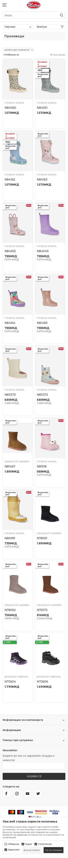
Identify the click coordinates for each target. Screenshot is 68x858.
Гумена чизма (14, 102)
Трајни (28, 844)
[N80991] (18, 509)
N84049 (42, 251)
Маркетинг (14, 850)
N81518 (42, 466)
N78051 (42, 538)
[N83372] (50, 366)
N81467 (10, 466)
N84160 (42, 323)
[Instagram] (16, 793)
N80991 (10, 538)
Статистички (45, 844)
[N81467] (18, 437)
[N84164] (18, 294)
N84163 (42, 179)
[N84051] (50, 79)
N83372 (42, 394)
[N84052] (18, 222)
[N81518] (50, 437)
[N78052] (18, 581)
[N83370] (18, 366)
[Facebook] (6, 793)
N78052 (10, 610)
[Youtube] (27, 793)
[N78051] (50, 509)
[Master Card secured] (41, 811)
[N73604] (18, 653)
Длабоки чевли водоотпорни (18, 676)
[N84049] (50, 222)
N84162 (10, 179)
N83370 (10, 394)
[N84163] (50, 151)
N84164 (10, 323)
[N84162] (18, 151)
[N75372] (50, 581)
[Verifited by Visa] (55, 811)
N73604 (10, 681)
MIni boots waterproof (18, 461)
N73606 (42, 681)
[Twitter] (38, 793)
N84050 (10, 107)
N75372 (42, 610)
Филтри (42, 26)
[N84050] (18, 79)
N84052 (10, 251)
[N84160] (50, 294)
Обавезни (13, 844)
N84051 (42, 107)
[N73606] (50, 653)
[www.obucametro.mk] (34, 5)
